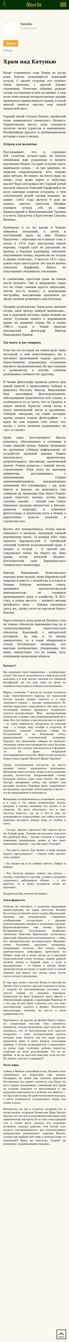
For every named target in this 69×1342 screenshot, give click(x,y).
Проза (11, 43)
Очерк (9, 50)
